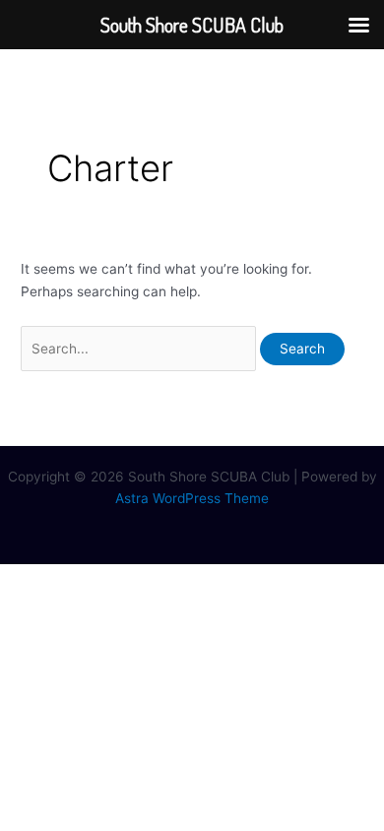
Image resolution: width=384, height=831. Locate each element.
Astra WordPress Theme (192, 498)
